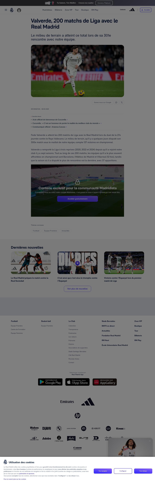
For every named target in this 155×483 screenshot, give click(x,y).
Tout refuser (143, 471)
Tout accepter (103, 471)
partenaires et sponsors (26, 474)
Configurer (123, 471)
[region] (77, 470)
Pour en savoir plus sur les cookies (15, 479)
